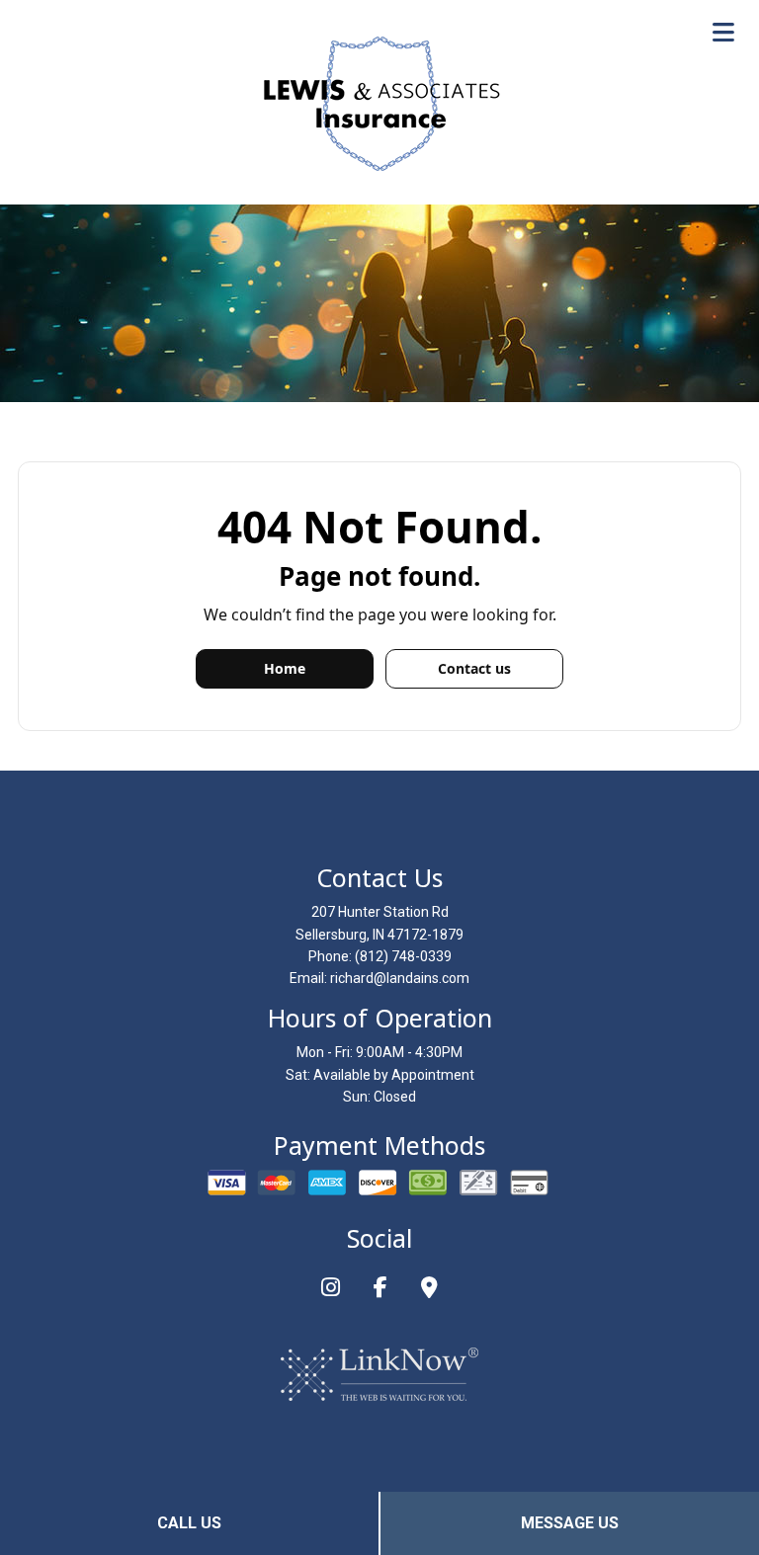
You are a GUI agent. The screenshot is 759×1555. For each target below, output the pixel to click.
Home (284, 668)
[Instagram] (330, 1289)
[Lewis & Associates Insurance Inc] (380, 104)
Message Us (570, 1523)
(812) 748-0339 (403, 956)
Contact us (474, 668)
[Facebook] (380, 1289)
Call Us (189, 1523)
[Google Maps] (429, 1289)
